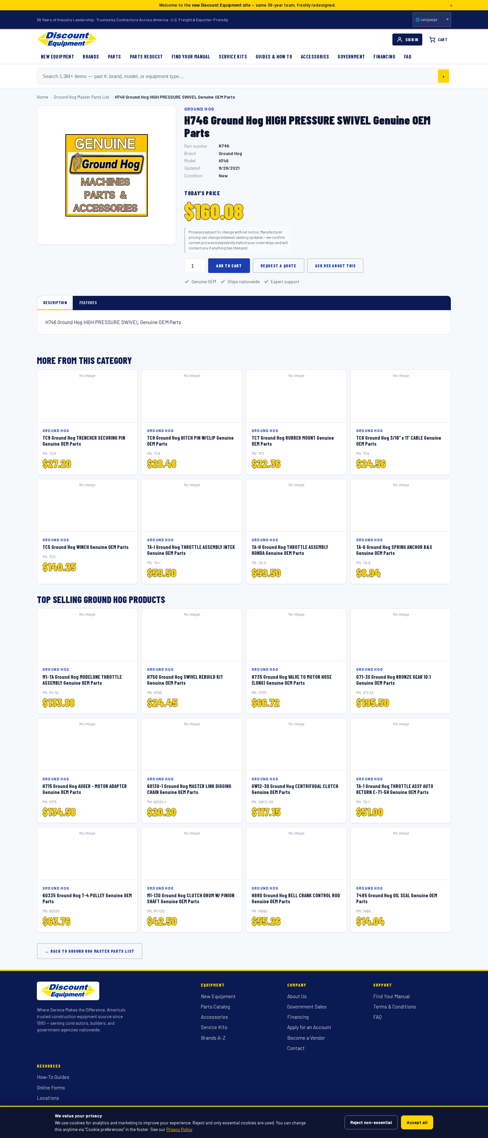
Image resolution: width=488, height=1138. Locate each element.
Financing (384, 56)
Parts (114, 56)
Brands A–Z (213, 1038)
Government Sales (307, 1006)
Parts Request (146, 56)
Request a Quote (278, 265)
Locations (48, 1098)
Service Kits (233, 56)
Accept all (417, 1122)
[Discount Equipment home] (67, 39)
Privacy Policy (179, 1129)
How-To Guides (53, 1077)
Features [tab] (88, 302)
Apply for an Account (309, 1027)
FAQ (407, 56)
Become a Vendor (306, 1038)
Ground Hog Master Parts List (81, 97)
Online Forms (51, 1088)
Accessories (315, 56)
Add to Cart (229, 265)
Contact (296, 1048)
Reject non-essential (371, 1122)
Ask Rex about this (335, 265)
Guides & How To (274, 56)
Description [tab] (55, 302)
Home (42, 97)
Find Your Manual (191, 56)
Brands (91, 56)
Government (351, 56)
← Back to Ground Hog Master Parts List (89, 951)
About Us (297, 996)
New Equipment (57, 56)
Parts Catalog (215, 1006)
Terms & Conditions (394, 1006)
